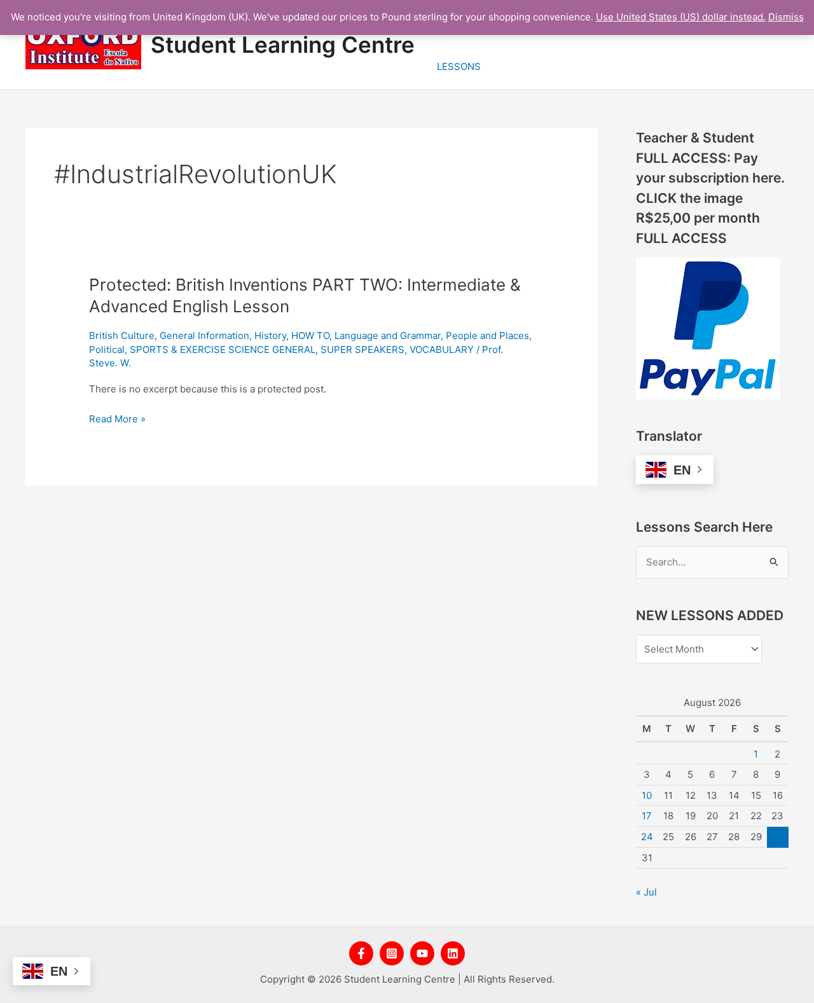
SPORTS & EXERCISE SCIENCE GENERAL (222, 349)
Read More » (117, 419)
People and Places (487, 335)
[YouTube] (422, 953)
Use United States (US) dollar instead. (681, 17)
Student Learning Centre (283, 44)
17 (647, 816)
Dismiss (786, 17)
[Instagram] (392, 953)
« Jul (646, 892)
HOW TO (310, 335)
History (270, 335)
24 (647, 837)
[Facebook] (361, 953)
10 (647, 795)
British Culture (122, 335)
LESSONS (459, 66)
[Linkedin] (453, 953)
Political (107, 349)
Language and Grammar (388, 335)
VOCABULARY (442, 349)
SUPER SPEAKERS (362, 349)
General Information (204, 335)
